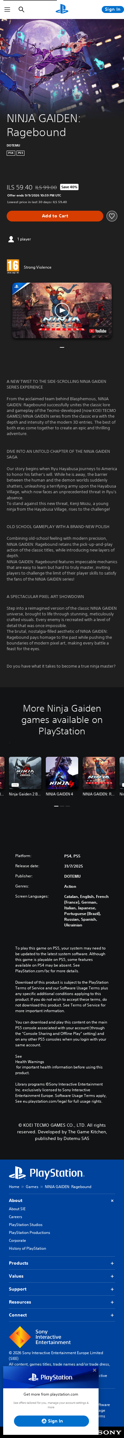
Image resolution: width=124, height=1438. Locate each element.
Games (32, 1186)
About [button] (15, 1200)
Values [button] (16, 1276)
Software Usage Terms (102, 1410)
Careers (15, 1216)
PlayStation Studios (26, 1224)
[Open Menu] (7, 9)
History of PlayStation (27, 1248)
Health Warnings (29, 1061)
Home (14, 1186)
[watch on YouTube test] (98, 331)
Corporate (17, 1240)
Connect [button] (18, 1315)
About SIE (17, 1208)
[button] (62, 310)
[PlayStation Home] (62, 9)
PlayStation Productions (29, 1232)
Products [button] (18, 1263)
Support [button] (17, 1289)
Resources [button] (20, 1302)
